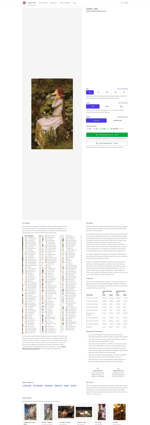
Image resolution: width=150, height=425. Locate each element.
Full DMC (96, 120)
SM (115, 92)
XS (124, 92)
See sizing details (123, 89)
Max (92, 106)
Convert (43, 3)
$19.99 (109, 143)
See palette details (122, 117)
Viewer (53, 3)
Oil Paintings (27, 385)
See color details (123, 103)
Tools (64, 3)
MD (107, 92)
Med (121, 106)
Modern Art (58, 385)
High (107, 106)
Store (32, 3)
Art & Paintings (38, 385)
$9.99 (108, 135)
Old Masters (48, 385)
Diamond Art (117, 120)
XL (90, 92)
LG (98, 92)
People (66, 385)
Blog (74, 3)
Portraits (73, 385)
